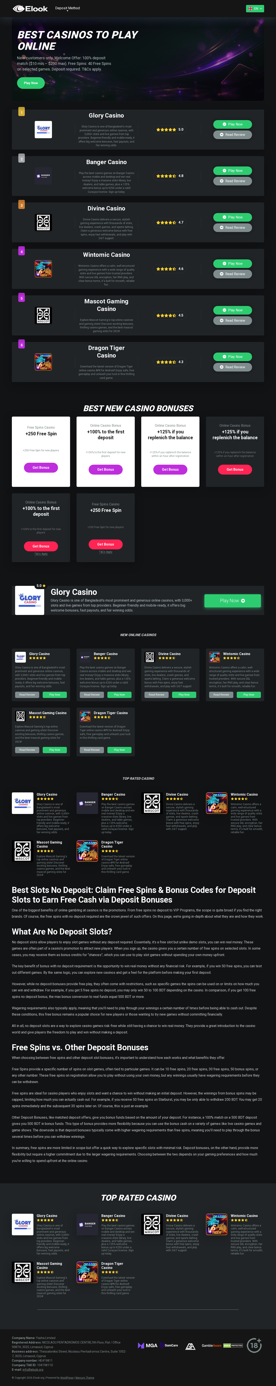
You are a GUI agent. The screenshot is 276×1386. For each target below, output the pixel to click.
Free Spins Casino (41, 427)
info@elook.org (33, 1369)
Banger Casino (106, 654)
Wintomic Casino (236, 654)
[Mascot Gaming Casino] (43, 323)
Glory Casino (39, 654)
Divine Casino (169, 654)
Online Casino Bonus (105, 425)
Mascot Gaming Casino (48, 713)
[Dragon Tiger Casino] (43, 369)
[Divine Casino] (43, 230)
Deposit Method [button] (67, 8)
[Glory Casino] (43, 137)
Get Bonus (41, 468)
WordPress (67, 1377)
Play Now (31, 83)
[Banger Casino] (43, 183)
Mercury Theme (84, 1377)
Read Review (234, 135)
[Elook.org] (30, 8)
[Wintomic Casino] (43, 276)
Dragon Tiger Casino (111, 713)
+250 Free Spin (41, 433)
